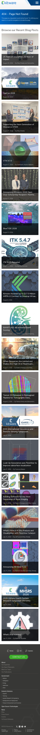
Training (5, 696)
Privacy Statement (5, 730)
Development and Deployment (10, 700)
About (3, 662)
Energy (4, 683)
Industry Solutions (7, 691)
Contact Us (19, 657)
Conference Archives (30, 730)
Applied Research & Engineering (11, 698)
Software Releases (7, 719)
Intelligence (5, 680)
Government (5, 676)
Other (4, 687)
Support (5, 693)
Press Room (5, 714)
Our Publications (7, 672)
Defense (5, 678)
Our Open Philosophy (8, 667)
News (3, 710)
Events (4, 717)
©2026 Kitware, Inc (7, 726)
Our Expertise (6, 664)
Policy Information (17, 730)
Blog (3, 712)
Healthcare (5, 685)
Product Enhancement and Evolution (12, 703)
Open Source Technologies (10, 706)
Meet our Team (6, 669)
